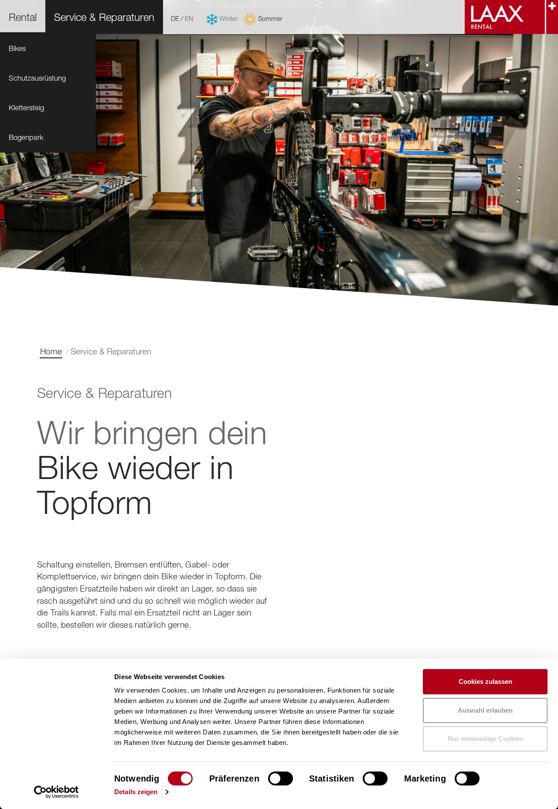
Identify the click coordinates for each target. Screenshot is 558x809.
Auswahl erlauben (485, 710)
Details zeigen (135, 791)
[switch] (280, 778)
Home (51, 351)
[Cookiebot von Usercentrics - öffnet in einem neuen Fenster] (56, 792)
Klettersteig (26, 107)
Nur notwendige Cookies (485, 738)
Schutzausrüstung (37, 78)
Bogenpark (26, 137)
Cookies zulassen (485, 681)
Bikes (17, 48)
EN (189, 18)
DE (175, 18)
